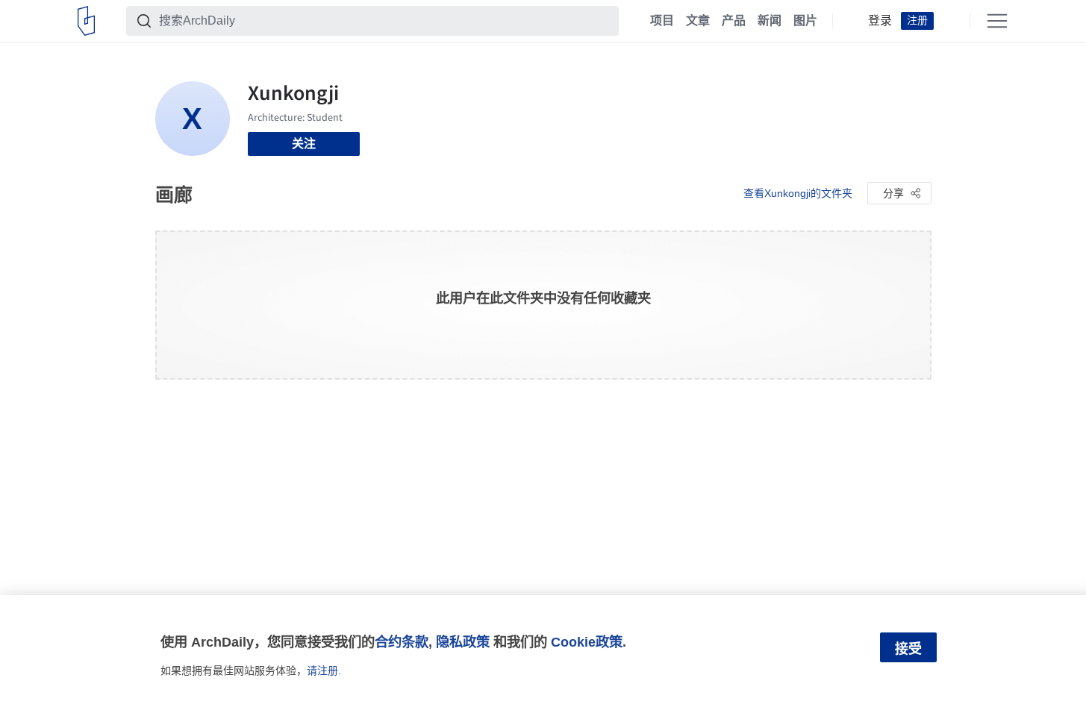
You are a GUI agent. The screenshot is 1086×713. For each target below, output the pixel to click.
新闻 (769, 21)
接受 (908, 648)
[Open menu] (997, 21)
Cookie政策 (586, 642)
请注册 (322, 670)
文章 (698, 21)
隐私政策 (463, 642)
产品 (734, 21)
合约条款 (401, 642)
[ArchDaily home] (86, 21)
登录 (880, 21)
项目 (662, 21)
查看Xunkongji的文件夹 (797, 193)
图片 (805, 21)
